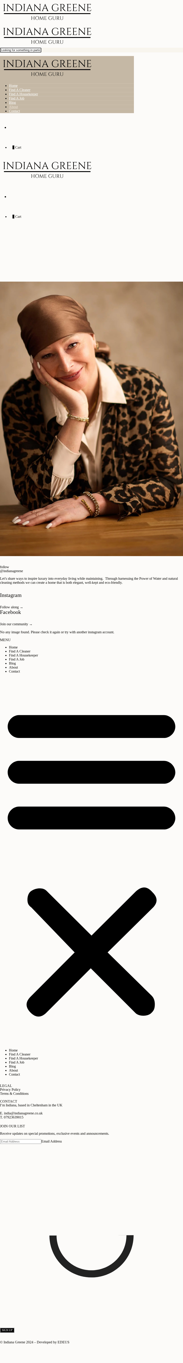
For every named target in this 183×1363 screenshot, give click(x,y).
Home (13, 85)
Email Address (51, 1141)
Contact (14, 111)
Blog (12, 102)
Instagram (11, 595)
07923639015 (13, 1117)
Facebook (10, 612)
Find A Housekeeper (23, 94)
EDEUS (63, 1342)
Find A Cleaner (19, 90)
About (13, 107)
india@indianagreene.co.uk (24, 1113)
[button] (91, 861)
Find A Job (16, 98)
